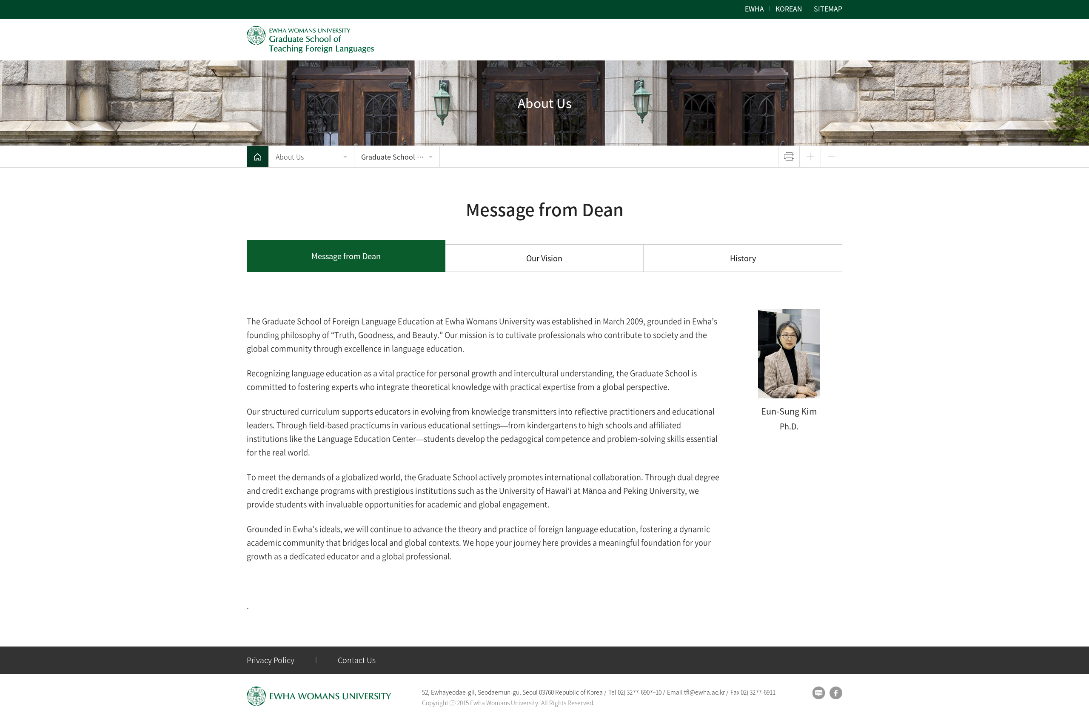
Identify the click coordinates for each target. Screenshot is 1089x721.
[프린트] (788, 156)
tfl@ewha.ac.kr (704, 692)
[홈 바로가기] (258, 156)
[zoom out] (831, 156)
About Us (290, 157)
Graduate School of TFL (399, 157)
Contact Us (357, 660)
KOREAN (788, 8)
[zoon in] (810, 156)
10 (658, 692)
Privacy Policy (270, 660)
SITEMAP (828, 8)
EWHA (754, 8)
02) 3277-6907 (635, 692)
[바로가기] (310, 39)
